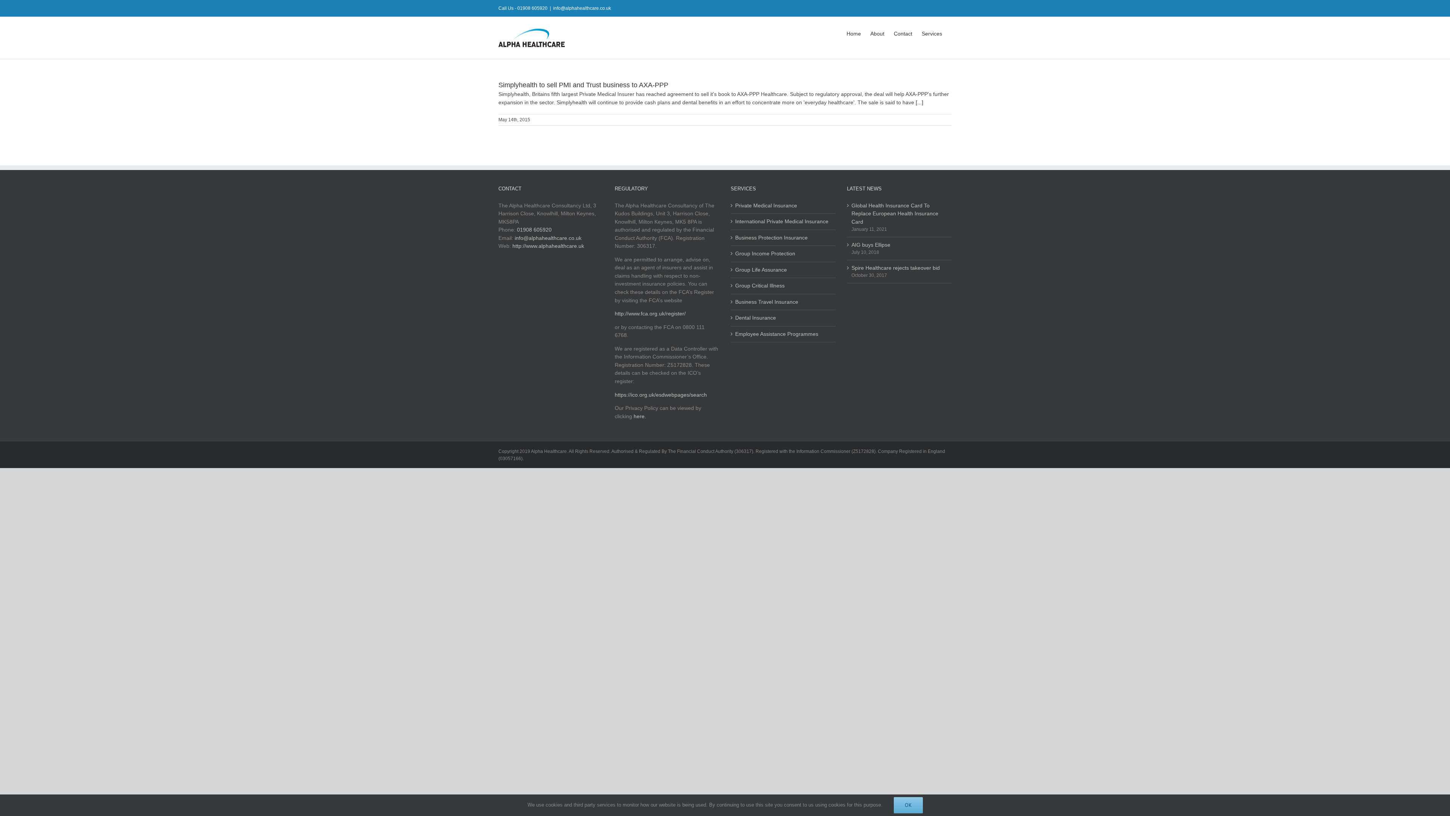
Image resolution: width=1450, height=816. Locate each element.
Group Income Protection (765, 253)
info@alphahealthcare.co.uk (582, 8)
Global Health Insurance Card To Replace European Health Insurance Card (894, 213)
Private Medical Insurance (766, 205)
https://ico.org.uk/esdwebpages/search (661, 395)
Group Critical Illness (760, 286)
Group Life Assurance (761, 270)
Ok (908, 805)
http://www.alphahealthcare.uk (548, 246)
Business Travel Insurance (766, 302)
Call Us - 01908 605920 (523, 8)
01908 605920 (534, 230)
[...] (919, 102)
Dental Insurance (755, 318)
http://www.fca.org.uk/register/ (650, 314)
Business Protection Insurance (771, 238)
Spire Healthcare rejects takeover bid (895, 268)
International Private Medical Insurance (781, 221)
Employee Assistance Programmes (776, 334)
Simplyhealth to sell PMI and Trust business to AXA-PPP (583, 85)
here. (640, 416)
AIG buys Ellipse (870, 245)
